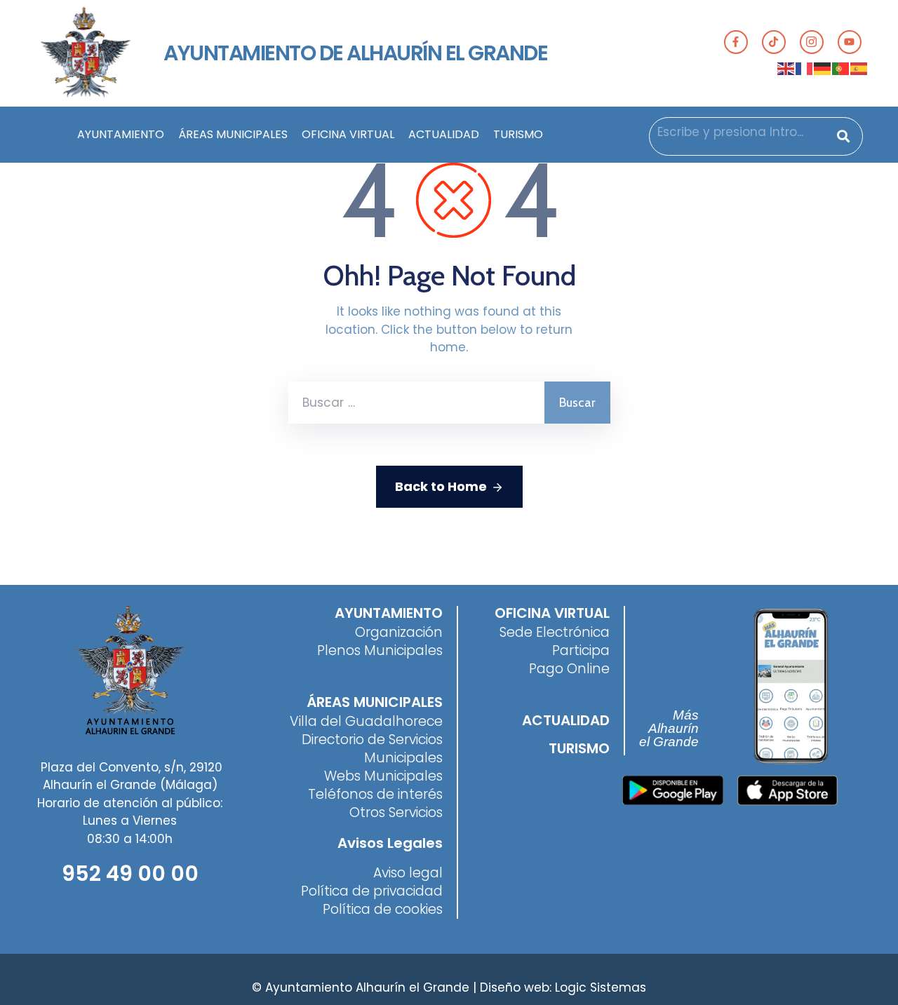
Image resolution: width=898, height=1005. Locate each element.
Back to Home (441, 486)
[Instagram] (812, 42)
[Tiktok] (774, 42)
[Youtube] (850, 42)
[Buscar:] (416, 403)
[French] (805, 68)
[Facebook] (736, 42)
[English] (786, 68)
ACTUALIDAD (443, 134)
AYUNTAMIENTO (120, 134)
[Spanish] (859, 68)
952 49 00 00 (130, 873)
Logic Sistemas (600, 987)
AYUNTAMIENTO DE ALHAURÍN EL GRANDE (355, 53)
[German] (823, 68)
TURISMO (518, 134)
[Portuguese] (841, 68)
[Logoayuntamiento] (85, 53)
